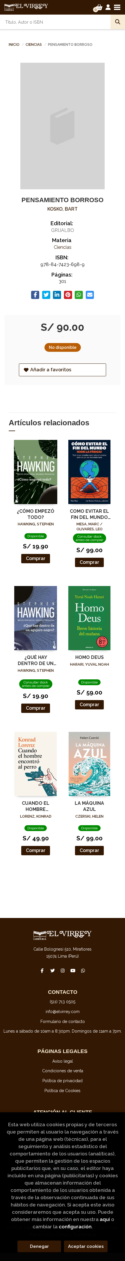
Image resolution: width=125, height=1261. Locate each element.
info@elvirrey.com (63, 1011)
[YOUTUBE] (72, 970)
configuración (75, 1226)
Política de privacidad (62, 1080)
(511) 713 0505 (62, 1001)
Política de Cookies (62, 1090)
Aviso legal (62, 1061)
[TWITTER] (52, 970)
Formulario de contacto (62, 1021)
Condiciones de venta (62, 1070)
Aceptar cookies (86, 1246)
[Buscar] (117, 22)
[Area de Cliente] (108, 7)
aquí (105, 1219)
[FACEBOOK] (42, 970)
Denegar (39, 1246)
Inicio (14, 45)
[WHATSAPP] (82, 970)
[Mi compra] (99, 7)
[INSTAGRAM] (62, 970)
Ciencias (34, 45)
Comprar (35, 558)
